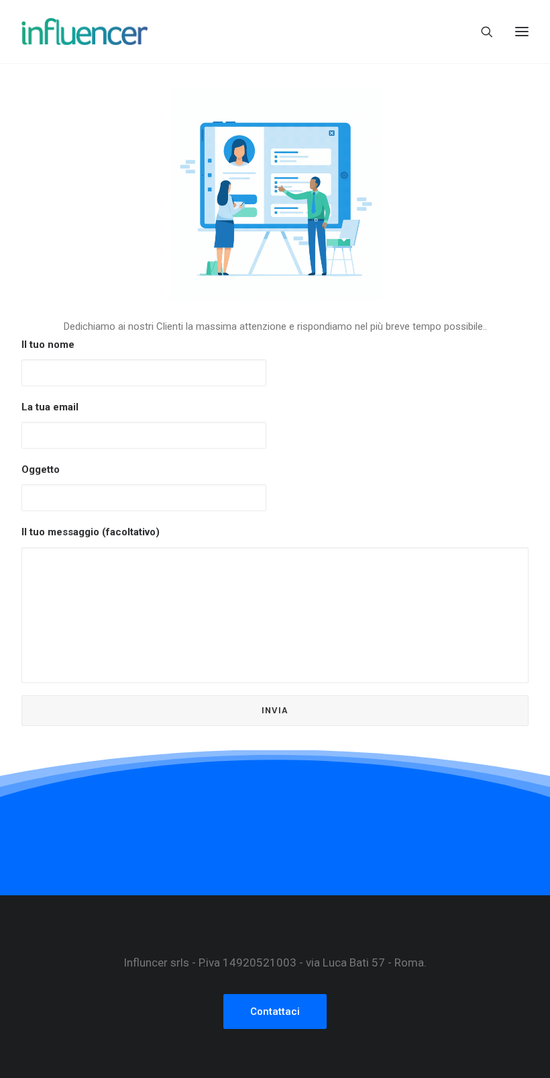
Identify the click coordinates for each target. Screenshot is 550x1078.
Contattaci (275, 1011)
